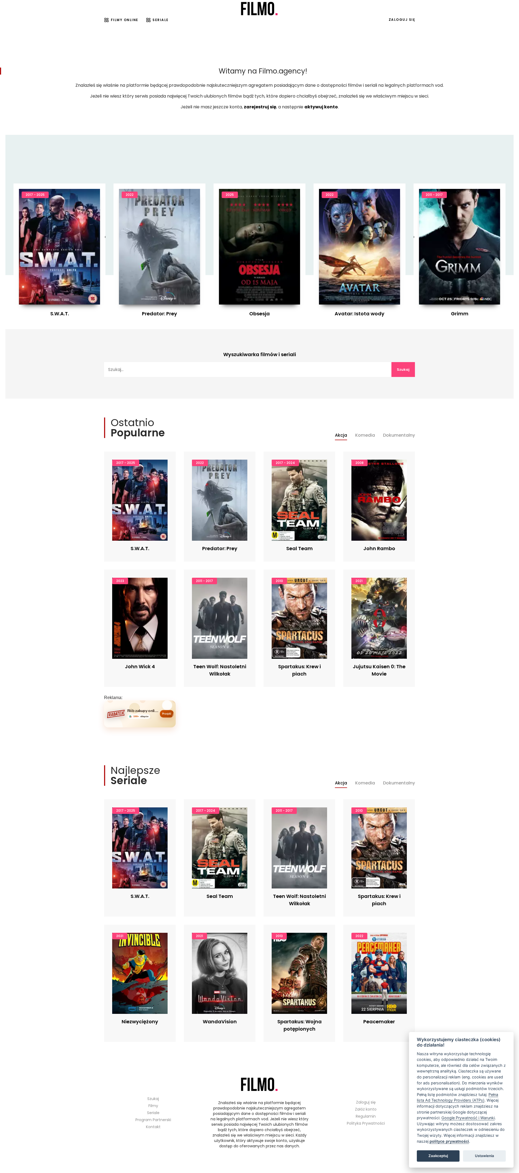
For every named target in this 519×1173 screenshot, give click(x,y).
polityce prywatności (449, 1141)
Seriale (160, 20)
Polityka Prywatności (366, 1123)
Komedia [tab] (365, 435)
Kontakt (153, 1126)
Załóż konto (366, 1109)
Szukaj (403, 369)
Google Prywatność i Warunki (468, 1117)
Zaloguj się (402, 19)
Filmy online (124, 20)
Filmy (153, 1105)
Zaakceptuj (438, 1156)
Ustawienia (484, 1156)
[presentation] (105, 237)
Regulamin (366, 1116)
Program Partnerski (153, 1119)
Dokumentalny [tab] (399, 435)
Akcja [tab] (341, 435)
